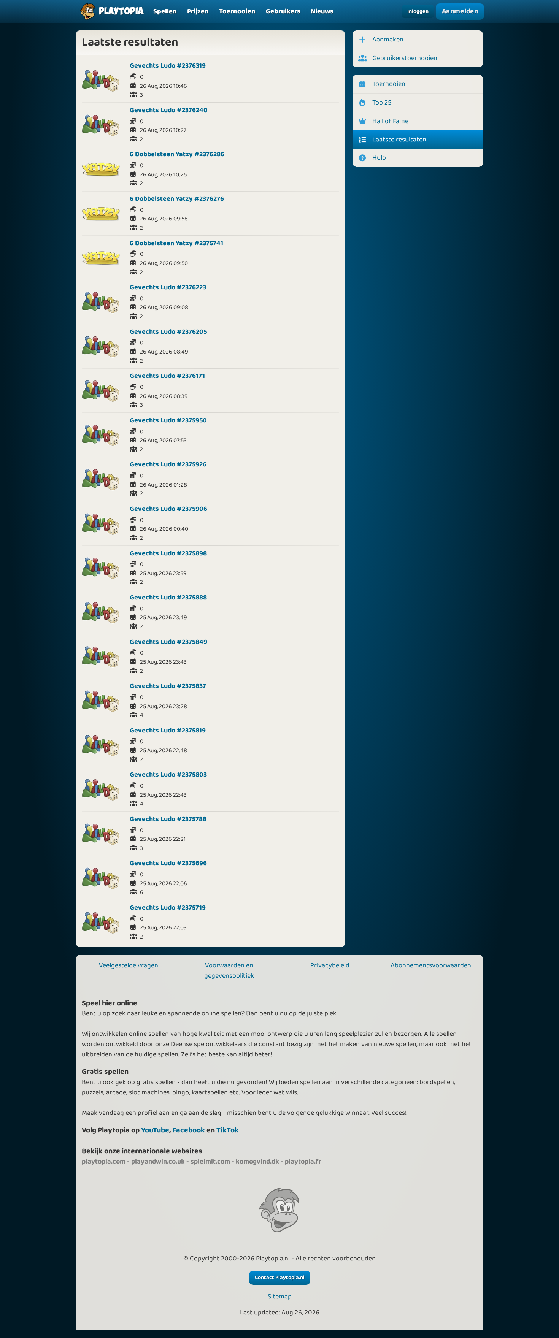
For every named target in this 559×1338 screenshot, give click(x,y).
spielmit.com (210, 1161)
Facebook (188, 1130)
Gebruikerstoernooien (404, 58)
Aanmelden (460, 11)
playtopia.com (103, 1161)
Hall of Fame (390, 121)
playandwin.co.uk (158, 1161)
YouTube (155, 1130)
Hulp (379, 157)
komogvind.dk (257, 1161)
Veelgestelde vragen (128, 965)
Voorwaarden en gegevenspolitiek (229, 970)
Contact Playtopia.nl (280, 1277)
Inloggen (418, 11)
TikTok (227, 1130)
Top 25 (382, 102)
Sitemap (280, 1297)
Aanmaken (387, 39)
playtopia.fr (303, 1161)
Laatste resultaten (399, 139)
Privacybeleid (329, 965)
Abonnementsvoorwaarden (431, 965)
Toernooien (388, 84)
